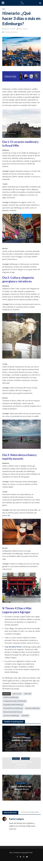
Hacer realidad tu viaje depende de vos (21, 787)
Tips (3, 9)
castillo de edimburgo (10, 697)
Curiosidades (21, 734)
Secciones (25, 758)
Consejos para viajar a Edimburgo (14, 701)
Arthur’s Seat (17, 694)
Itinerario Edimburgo (32, 708)
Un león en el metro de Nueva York (21, 763)
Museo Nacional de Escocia (12, 712)
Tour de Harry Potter (13, 647)
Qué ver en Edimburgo (11, 716)
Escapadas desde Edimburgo (13, 705)
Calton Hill (27, 694)
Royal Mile (25, 716)
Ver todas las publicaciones (30, 812)
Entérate (16, 758)
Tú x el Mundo (21, 783)
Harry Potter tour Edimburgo (13, 708)
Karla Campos (23, 29)
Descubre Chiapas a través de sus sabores (21, 738)
